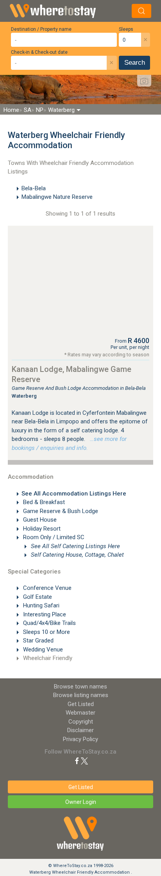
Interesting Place (43, 614)
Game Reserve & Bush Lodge (59, 511)
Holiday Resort (41, 528)
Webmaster (80, 712)
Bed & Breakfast (43, 502)
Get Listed (81, 704)
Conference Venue (46, 587)
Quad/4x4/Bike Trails (48, 622)
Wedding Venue (42, 649)
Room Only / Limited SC (52, 537)
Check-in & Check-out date (39, 52)
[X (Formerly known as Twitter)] (84, 760)
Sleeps (126, 29)
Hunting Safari (40, 605)
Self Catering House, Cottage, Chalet (76, 554)
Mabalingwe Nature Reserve (57, 196)
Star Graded (37, 640)
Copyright (80, 721)
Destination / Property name (41, 29)
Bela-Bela (33, 188)
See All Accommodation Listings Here (73, 493)
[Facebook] (77, 760)
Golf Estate (36, 596)
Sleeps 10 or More (45, 631)
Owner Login (80, 802)
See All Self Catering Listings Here (74, 546)
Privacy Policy (80, 739)
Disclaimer (80, 730)
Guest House (39, 519)
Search (134, 62)
